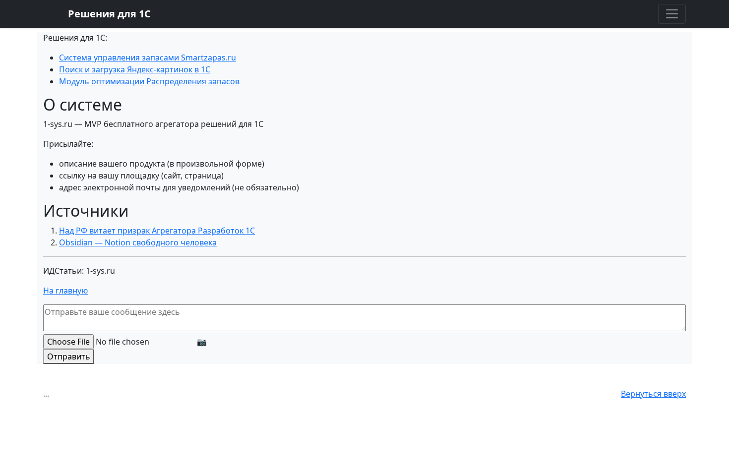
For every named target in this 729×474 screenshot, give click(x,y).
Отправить (68, 356)
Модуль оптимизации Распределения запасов (149, 81)
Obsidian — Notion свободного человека (138, 242)
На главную (65, 290)
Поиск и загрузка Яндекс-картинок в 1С (134, 69)
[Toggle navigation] (672, 14)
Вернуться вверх (653, 393)
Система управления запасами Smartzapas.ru (147, 57)
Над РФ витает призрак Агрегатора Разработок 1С (157, 230)
